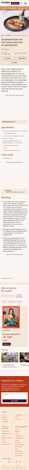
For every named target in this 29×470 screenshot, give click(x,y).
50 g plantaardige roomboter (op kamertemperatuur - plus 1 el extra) (13, 142)
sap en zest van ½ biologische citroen (13, 136)
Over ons (4, 415)
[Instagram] (9, 462)
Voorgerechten (18, 436)
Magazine (3, 8)
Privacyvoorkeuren (6, 444)
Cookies (4, 442)
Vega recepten (18, 455)
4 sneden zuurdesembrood (10, 145)
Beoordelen (22, 58)
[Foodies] (5, 3)
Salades (17, 431)
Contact (4, 435)
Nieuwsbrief (12, 8)
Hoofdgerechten (19, 438)
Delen (15, 62)
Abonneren (15, 3)
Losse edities (5, 421)
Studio (16, 417)
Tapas (16, 449)
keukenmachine (7, 158)
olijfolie (5, 148)
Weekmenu (21, 8)
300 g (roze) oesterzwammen (11, 150)
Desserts (17, 440)
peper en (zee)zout (8, 138)
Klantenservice (5, 431)
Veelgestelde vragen (7, 433)
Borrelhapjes (18, 442)
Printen (8, 58)
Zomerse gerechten (20, 444)
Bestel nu (6, 344)
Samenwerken (18, 415)
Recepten (8, 35)
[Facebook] (12, 462)
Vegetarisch (11, 302)
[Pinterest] (16, 462)
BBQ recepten (18, 446)
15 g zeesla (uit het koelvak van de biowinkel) (15, 131)
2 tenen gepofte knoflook (10, 133)
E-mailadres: (5, 394)
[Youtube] (20, 462)
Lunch (4, 302)
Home (2, 35)
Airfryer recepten (19, 453)
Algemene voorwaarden (7, 437)
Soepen (17, 433)
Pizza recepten (18, 451)
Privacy (3, 440)
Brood (19, 302)
